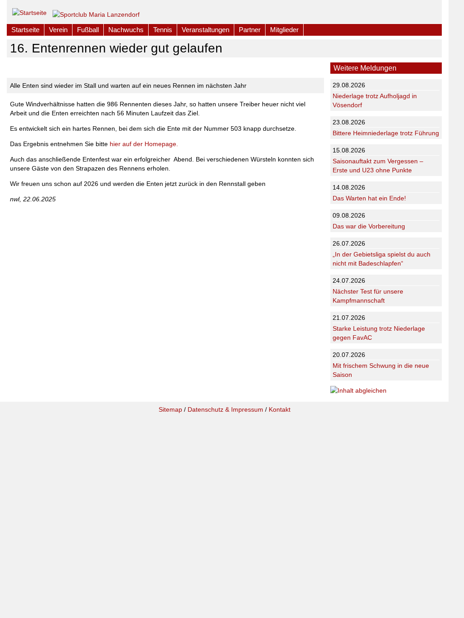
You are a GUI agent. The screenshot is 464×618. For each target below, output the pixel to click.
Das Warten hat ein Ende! (369, 198)
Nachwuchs (126, 29)
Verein (58, 29)
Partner (250, 29)
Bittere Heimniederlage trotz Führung (386, 133)
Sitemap (170, 409)
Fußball (88, 29)
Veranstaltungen (205, 29)
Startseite (25, 29)
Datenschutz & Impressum (225, 409)
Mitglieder (284, 29)
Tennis (162, 29)
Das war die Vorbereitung (369, 226)
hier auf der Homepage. (144, 143)
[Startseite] (29, 11)
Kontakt (279, 409)
